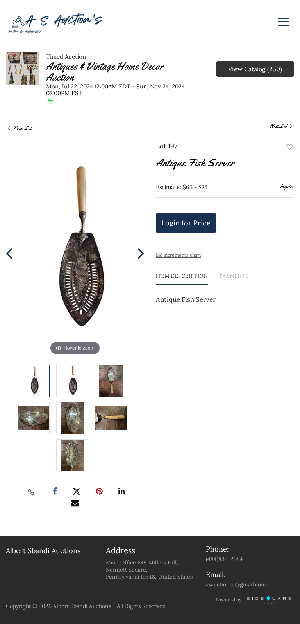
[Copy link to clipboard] (31, 491)
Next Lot (279, 126)
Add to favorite (289, 147)
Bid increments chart (178, 255)
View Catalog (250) (255, 69)
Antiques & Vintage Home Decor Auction (104, 72)
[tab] (182, 279)
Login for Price (186, 222)
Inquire (287, 186)
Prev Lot (22, 128)
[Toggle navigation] (283, 21)
